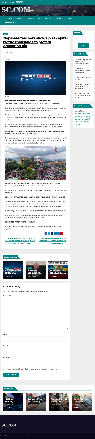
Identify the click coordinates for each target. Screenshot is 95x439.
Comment (7, 296)
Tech (11, 18)
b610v (26, 436)
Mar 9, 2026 (79, 405)
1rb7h (15, 436)
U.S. (39, 18)
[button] (88, 20)
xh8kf (5, 436)
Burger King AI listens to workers (59, 401)
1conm (19, 436)
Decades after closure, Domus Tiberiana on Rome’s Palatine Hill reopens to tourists (52, 240)
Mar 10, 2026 (33, 405)
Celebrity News (10, 23)
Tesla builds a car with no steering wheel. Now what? (82, 95)
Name (5, 334)
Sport (20, 18)
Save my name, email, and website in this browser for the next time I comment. (31, 369)
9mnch (11, 436)
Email (5, 346)
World (59, 18)
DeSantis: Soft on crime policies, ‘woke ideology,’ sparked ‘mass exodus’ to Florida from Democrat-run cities (83, 119)
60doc (1, 436)
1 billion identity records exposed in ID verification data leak (83, 62)
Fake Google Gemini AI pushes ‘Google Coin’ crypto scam (82, 86)
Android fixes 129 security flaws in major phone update (82, 71)
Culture (48, 18)
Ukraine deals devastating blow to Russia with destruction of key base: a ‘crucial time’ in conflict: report (20, 240)
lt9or (8, 436)
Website (6, 357)
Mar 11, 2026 (10, 405)
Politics (30, 18)
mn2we (23, 436)
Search (77, 33)
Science (68, 18)
